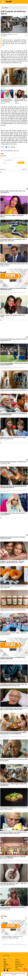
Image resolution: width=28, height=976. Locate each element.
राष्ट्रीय (6, 7)
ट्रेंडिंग (4, 959)
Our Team (17, 969)
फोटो (4, 961)
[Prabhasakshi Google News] (26, 35)
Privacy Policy (18, 966)
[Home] (2, 7)
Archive (17, 959)
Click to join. (16, 150)
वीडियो (5, 963)
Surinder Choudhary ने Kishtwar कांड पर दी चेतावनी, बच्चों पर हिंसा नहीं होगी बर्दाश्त (12, 937)
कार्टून (4, 966)
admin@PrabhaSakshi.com (7, 34)
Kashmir (4, 155)
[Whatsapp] (12, 147)
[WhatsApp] (25, 27)
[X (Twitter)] (25, 24)
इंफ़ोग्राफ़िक (6, 965)
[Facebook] (25, 21)
